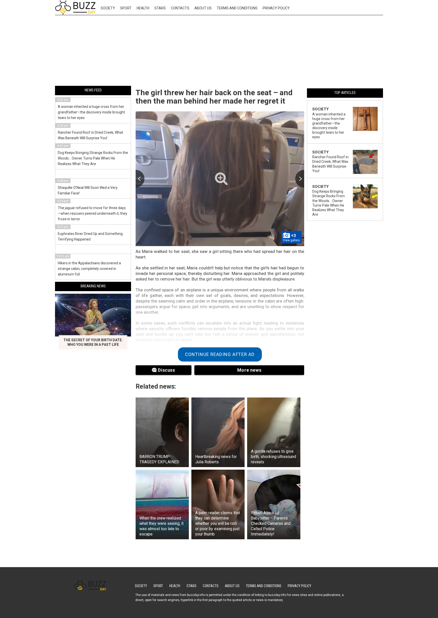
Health (143, 8)
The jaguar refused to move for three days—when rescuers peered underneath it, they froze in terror (92, 213)
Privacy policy (276, 8)
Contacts (180, 8)
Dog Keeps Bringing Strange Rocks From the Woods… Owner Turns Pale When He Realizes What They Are (93, 158)
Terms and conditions (237, 8)
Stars (160, 8)
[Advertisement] (219, 51)
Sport (126, 8)
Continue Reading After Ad (220, 354)
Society (108, 8)
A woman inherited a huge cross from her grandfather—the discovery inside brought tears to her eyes (91, 112)
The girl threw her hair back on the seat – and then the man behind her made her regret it (214, 96)
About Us (203, 8)
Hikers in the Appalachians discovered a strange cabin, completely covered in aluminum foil (89, 268)
